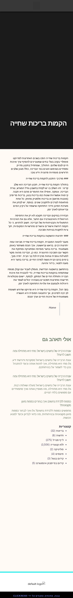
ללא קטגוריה (57, 444)
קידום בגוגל (57, 458)
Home (52, 307)
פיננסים (59, 453)
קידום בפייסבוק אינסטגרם (50, 463)
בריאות (60, 430)
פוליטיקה (59, 449)
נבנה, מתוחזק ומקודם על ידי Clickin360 (36, 596)
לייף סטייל (58, 439)
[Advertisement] (36, 509)
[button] (36, 6)
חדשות (60, 435)
